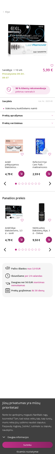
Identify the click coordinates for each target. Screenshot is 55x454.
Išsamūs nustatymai (27, 451)
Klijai (7, 11)
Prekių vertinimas (12, 123)
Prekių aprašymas (12, 115)
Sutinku (27, 444)
